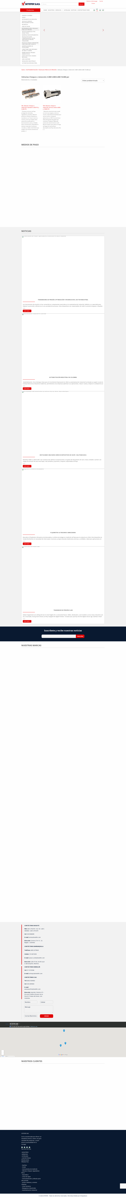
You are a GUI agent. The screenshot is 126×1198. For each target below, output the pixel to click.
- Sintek (23, 1167)
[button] (44, 30)
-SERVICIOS (24, 1154)
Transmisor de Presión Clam (63, 610)
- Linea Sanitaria (26, 1186)
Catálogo (67, 10)
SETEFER (45, 1196)
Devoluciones (25, 1160)
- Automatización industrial (29, 1190)
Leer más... (27, 311)
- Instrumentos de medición (29, 1169)
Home (45, 10)
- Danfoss (24, 1165)
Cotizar (93, 3)
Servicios (58, 10)
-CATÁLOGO (24, 1156)
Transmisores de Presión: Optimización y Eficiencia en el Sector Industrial (63, 300)
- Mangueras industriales (28, 1188)
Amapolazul (83, 1196)
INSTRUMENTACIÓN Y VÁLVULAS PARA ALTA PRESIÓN (41, 70)
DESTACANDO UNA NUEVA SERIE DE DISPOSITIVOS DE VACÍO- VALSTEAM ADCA (63, 455)
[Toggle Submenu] (38, 15)
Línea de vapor (26, 1176)
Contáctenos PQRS (83, 10)
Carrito (101, 1)
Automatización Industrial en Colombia (63, 377)
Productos (30, 10)
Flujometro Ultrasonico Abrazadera (63, 532)
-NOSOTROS (24, 1152)
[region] (74, 30)
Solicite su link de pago (92, 1)
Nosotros (51, 10)
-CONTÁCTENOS (26, 1158)
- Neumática (24, 1175)
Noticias (74, 10)
